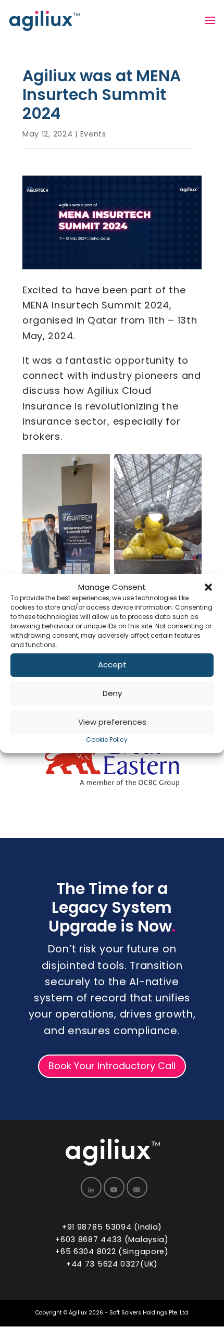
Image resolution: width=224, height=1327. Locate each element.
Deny (112, 693)
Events (93, 134)
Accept (112, 665)
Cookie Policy (107, 739)
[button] (208, 587)
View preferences (112, 722)
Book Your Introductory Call (112, 1065)
